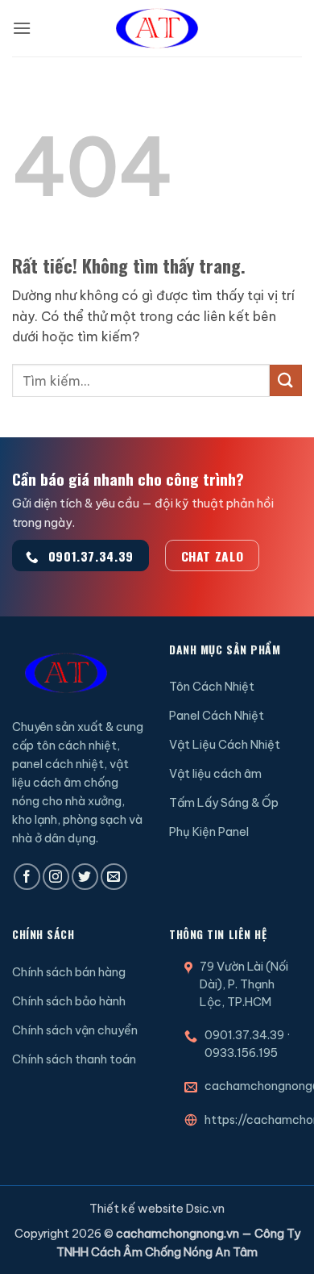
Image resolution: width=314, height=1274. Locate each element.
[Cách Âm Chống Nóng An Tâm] (157, 28)
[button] (21, 28)
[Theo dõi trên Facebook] (27, 876)
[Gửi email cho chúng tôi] (114, 876)
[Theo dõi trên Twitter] (85, 876)
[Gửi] (286, 380)
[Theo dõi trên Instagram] (56, 876)
